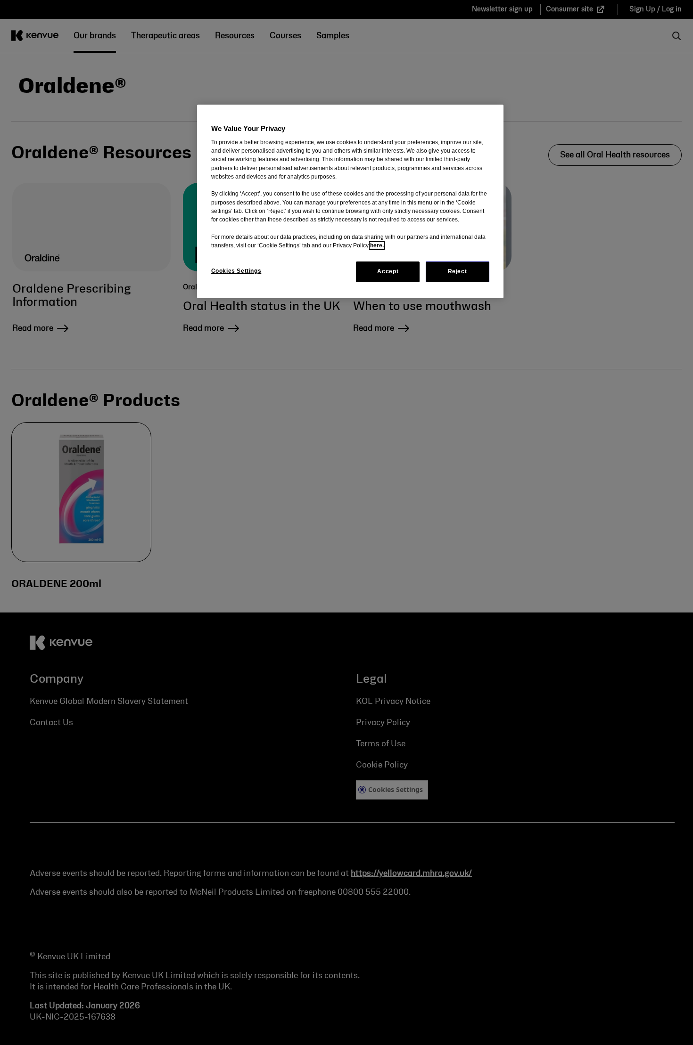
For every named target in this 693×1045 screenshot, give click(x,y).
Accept (387, 271)
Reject (457, 271)
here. (377, 245)
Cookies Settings (236, 271)
